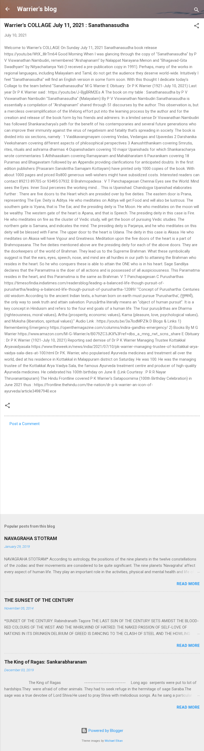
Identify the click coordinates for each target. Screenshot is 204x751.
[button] (196, 27)
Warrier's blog (37, 9)
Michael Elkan (114, 741)
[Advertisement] (102, 468)
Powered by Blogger (105, 730)
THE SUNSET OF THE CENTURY (39, 600)
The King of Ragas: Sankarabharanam (45, 662)
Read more (188, 583)
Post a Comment (25, 423)
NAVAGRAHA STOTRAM (30, 538)
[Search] (196, 11)
